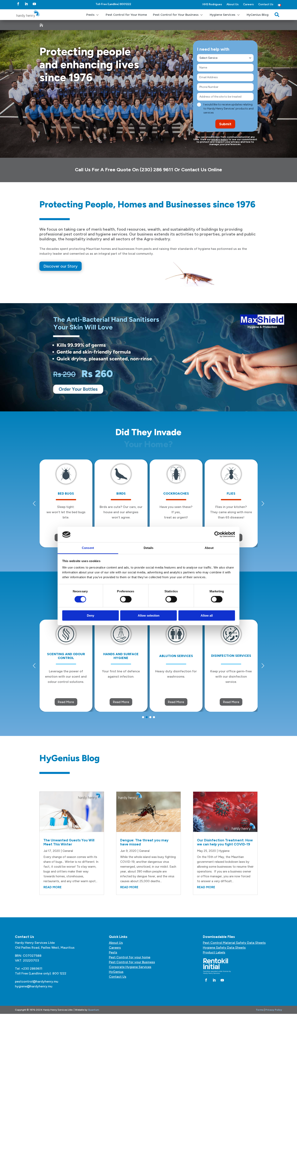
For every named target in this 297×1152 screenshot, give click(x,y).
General (67, 851)
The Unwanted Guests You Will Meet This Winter (68, 842)
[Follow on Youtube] (34, 4)
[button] (263, 503)
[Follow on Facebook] (18, 4)
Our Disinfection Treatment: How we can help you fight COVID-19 (225, 842)
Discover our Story (60, 266)
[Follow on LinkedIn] (26, 4)
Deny (90, 615)
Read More (66, 702)
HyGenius (116, 972)
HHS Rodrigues (212, 4)
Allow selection (148, 615)
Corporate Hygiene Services (130, 967)
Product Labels (214, 952)
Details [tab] (149, 548)
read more (52, 887)
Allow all (207, 615)
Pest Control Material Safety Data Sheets (234, 943)
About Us (232, 4)
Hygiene (224, 851)
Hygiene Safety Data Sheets (224, 947)
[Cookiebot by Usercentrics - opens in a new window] (217, 534)
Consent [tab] (88, 548)
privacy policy (219, 139)
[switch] (126, 599)
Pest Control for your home (129, 957)
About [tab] (209, 548)
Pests (113, 952)
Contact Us (265, 4)
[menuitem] (93, 14)
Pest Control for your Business (132, 962)
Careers (248, 4)
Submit (225, 124)
